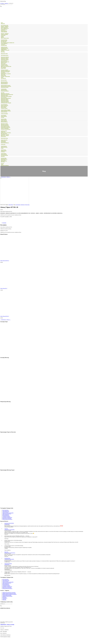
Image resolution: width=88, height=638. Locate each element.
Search (1, 4)
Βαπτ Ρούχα (3, 161)
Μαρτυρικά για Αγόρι (4, 123)
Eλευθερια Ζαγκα (7, 558)
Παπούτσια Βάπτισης (4, 83)
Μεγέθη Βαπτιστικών (5, 515)
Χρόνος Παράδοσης (5, 514)
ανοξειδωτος (23, 204)
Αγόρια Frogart (3, 149)
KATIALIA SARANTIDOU (9, 523)
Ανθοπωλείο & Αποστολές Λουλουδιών (8, 592)
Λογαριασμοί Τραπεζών (6, 516)
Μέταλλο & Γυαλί (4, 62)
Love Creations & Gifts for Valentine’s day (7, 42)
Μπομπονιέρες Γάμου (4, 53)
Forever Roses (3, 35)
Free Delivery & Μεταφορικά (7, 517)
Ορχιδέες (2, 36)
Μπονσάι (2, 37)
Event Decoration (4, 45)
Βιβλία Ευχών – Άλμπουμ (5, 135)
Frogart (2, 148)
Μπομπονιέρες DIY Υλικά (5, 61)
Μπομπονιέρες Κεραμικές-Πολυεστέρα (7, 94)
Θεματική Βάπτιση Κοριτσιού (5, 127)
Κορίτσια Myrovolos (4, 147)
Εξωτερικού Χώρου (4, 40)
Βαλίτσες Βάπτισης (4, 106)
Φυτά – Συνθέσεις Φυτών (5, 28)
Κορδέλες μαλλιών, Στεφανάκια (6, 132)
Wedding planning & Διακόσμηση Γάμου (9, 593)
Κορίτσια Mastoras (4, 154)
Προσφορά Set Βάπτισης (5, 165)
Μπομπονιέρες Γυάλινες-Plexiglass (6, 96)
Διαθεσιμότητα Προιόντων (6, 513)
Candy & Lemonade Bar (5, 128)
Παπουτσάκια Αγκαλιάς (4, 87)
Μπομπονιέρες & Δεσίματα (6, 518)
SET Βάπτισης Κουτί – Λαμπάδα (6, 102)
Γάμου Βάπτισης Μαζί (4, 155)
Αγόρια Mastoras (3, 153)
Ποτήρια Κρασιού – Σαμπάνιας (6, 73)
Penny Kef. (6, 551)
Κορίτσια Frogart (4, 150)
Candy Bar (4, 598)
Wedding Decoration (4, 47)
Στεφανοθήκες (3, 72)
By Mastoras (3, 151)
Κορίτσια (2, 163)
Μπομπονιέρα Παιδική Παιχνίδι (6, 98)
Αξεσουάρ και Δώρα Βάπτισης (5, 129)
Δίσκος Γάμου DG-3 (3, 288)
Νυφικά (2, 77)
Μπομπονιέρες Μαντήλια (5, 57)
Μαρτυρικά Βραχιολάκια (5, 125)
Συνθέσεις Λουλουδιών (4, 27)
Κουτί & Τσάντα (3, 107)
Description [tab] (4, 222)
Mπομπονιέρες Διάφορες (5, 59)
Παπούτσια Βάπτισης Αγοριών (5, 85)
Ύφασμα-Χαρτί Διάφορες (5, 101)
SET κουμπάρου (3, 67)
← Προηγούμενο (3, 319)
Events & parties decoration (6, 595)
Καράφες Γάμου (3, 75)
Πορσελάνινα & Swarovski (5, 71)
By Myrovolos (3, 144)
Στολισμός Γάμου (3, 158)
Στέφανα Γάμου (3, 68)
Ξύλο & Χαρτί (3, 63)
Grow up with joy (4, 97)
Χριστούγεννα (3, 44)
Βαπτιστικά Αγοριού (4, 81)
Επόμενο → (8, 319)
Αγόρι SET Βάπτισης (4, 104)
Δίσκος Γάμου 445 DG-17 (4, 316)
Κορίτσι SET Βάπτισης (4, 105)
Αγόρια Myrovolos (4, 146)
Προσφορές (3, 156)
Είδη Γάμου (3, 51)
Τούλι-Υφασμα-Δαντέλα (4, 55)
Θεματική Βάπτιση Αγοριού (5, 126)
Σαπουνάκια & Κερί (4, 64)
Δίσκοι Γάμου (3, 74)
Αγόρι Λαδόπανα (3, 115)
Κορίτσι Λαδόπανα (4, 116)
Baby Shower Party (4, 133)
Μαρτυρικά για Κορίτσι (4, 124)
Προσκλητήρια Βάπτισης (5, 142)
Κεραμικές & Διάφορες (4, 65)
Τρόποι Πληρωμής (5, 581)
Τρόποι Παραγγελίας (5, 580)
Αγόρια (2, 164)
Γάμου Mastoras (3, 141)
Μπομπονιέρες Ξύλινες (4, 95)
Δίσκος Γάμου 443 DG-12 (4, 260)
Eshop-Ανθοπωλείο (4, 31)
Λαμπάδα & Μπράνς (4, 108)
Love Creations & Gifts (4, 25)
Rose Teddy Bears (3, 41)
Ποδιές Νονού (3, 131)
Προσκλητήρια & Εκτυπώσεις (7, 519)
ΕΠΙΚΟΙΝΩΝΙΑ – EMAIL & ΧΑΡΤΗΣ (7, 624)
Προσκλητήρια (3, 136)
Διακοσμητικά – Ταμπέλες (5, 134)
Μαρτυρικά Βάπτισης (4, 121)
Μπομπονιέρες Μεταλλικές (5, 93)
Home (2, 22)
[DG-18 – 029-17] (14, 203)
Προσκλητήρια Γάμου (4, 138)
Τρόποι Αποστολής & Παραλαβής (7, 512)
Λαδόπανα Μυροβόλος (4, 113)
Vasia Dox (6, 528)
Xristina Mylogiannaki (8, 563)
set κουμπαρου (17, 204)
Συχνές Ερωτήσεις (5, 510)
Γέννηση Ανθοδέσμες (4, 43)
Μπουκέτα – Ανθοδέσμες (4, 26)
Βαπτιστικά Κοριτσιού (4, 82)
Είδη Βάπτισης (3, 78)
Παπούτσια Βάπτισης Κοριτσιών (6, 86)
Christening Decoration (4, 48)
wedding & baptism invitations (7, 596)
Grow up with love (4, 60)
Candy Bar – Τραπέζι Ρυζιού (5, 76)
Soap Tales (2, 92)
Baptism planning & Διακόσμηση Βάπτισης (9, 594)
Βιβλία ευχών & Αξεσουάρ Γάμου (6, 66)
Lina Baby (2, 117)
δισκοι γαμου (27, 204)
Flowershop (3, 23)
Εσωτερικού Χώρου (4, 39)
